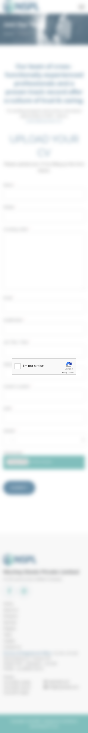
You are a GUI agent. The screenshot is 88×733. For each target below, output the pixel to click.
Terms (71, 373)
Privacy (64, 373)
